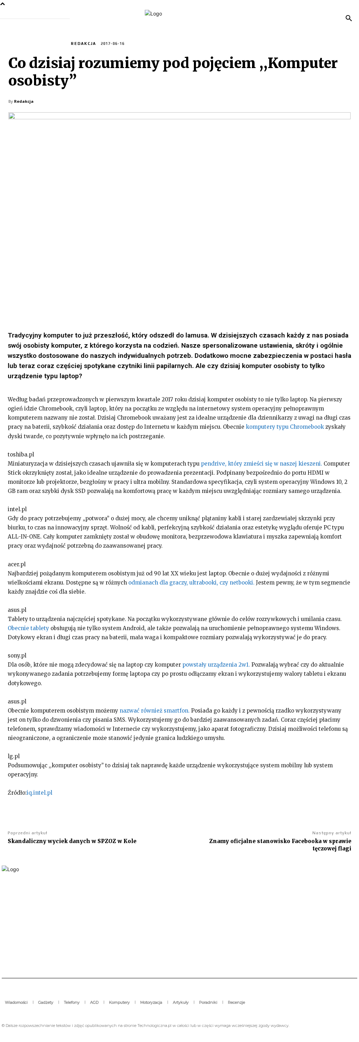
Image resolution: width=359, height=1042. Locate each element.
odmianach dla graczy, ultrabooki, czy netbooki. (191, 582)
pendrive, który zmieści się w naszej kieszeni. (261, 463)
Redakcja (83, 43)
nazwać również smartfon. (155, 710)
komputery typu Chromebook (285, 426)
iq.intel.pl (39, 792)
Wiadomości (48, 43)
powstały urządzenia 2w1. (216, 664)
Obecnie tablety (28, 628)
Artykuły (20, 43)
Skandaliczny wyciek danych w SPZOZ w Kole (72, 841)
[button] (348, 18)
